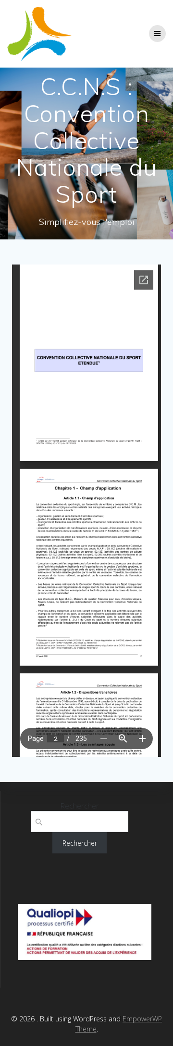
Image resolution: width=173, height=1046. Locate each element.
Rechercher (80, 805)
